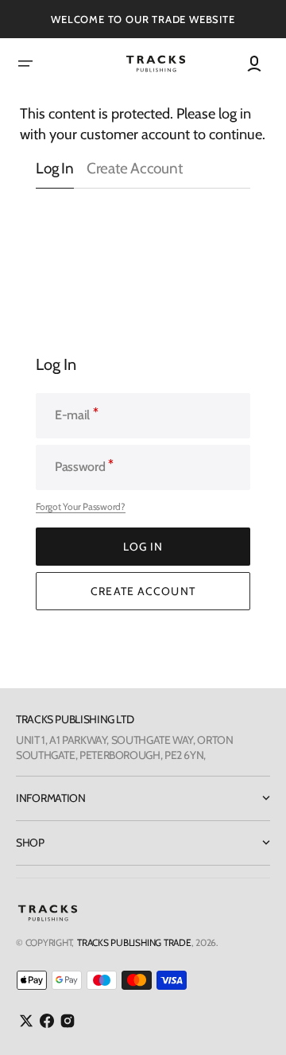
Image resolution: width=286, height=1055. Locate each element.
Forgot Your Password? (81, 506)
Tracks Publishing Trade (134, 942)
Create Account (135, 168)
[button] (25, 63)
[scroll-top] (252, 1021)
